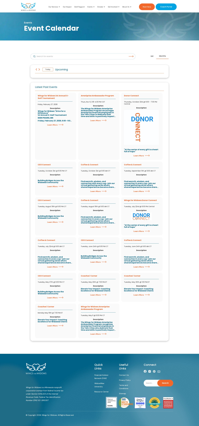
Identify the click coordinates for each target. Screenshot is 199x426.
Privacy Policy (125, 380)
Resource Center (101, 391)
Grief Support (79, 7)
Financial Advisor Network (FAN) (101, 377)
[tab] (152, 56)
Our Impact (67, 7)
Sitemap (122, 393)
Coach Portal (166, 7)
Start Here (147, 7)
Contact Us (124, 375)
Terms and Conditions (123, 387)
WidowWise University (99, 385)
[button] (54, 6)
